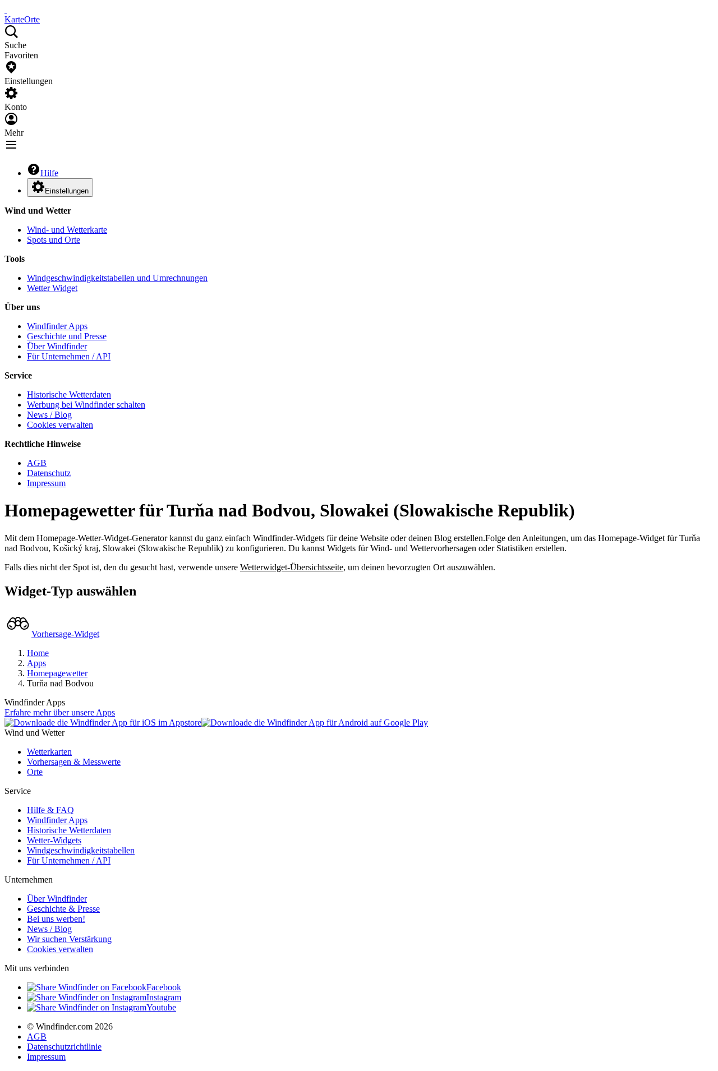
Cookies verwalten (60, 425)
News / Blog (49, 414)
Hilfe (49, 173)
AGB (37, 463)
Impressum (46, 483)
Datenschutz (49, 473)
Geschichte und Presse (67, 336)
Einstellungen (67, 191)
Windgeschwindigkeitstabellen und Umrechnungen (117, 278)
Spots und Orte (53, 239)
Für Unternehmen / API (69, 356)
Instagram (163, 997)
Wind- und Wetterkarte (67, 229)
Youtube (161, 1007)
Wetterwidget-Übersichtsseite (291, 567)
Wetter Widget (52, 288)
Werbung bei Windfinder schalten (86, 404)
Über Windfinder (57, 346)
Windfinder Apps (57, 326)
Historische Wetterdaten (69, 394)
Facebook (163, 987)
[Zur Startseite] (5, 9)
